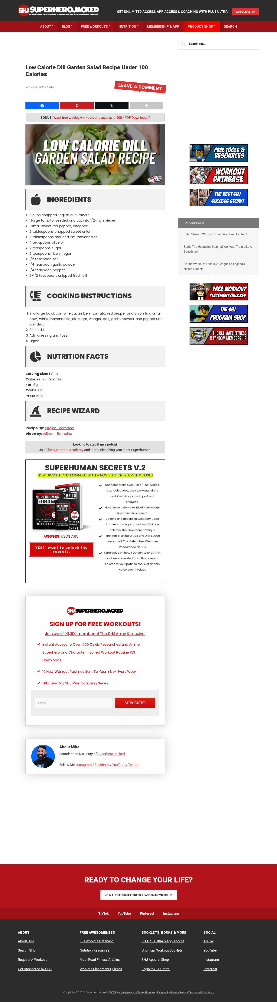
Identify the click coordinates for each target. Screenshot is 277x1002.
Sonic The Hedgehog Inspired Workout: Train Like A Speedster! (218, 249)
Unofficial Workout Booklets (162, 950)
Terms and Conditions (201, 992)
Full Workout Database (97, 941)
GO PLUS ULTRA (245, 11)
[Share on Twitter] (4, 261)
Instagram (84, 765)
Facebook (102, 765)
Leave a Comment (140, 86)
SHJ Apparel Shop (155, 960)
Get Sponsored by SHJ (35, 969)
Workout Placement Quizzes (101, 969)
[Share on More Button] (146, 105)
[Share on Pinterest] (4, 269)
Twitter (133, 765)
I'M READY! (218, 200)
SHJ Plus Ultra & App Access (163, 941)
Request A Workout (32, 960)
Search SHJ (27, 950)
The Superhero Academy (64, 450)
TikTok (208, 941)
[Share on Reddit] (4, 284)
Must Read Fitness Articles (100, 960)
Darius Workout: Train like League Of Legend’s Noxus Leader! (214, 266)
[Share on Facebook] (4, 254)
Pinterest (210, 969)
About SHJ (26, 941)
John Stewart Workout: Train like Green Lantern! (215, 234)
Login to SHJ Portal (156, 969)
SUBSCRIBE (135, 702)
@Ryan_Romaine (59, 428)
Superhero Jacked (58, 10)
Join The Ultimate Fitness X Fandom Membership (138, 895)
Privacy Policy (178, 992)
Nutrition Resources (94, 950)
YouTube (118, 765)
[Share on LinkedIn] (4, 277)
